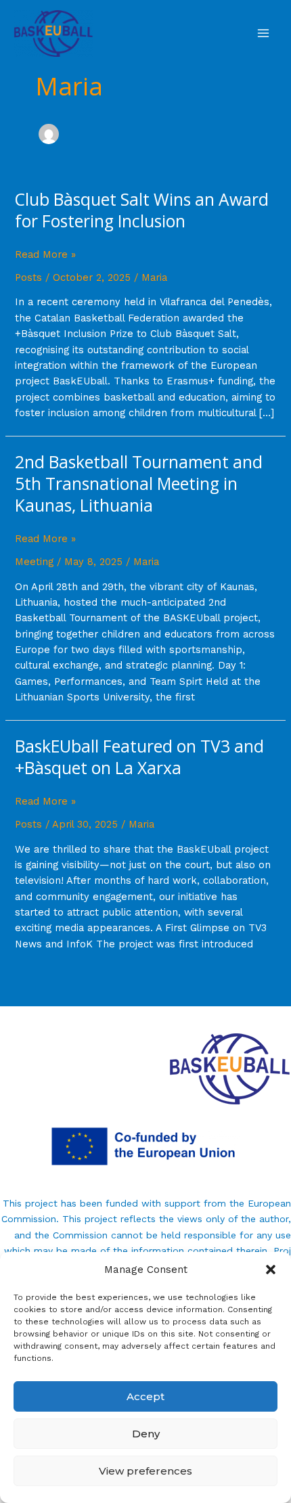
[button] (270, 1269)
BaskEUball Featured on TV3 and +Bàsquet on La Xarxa (139, 757)
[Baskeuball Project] (53, 33)
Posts (28, 277)
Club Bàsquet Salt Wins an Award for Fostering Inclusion (142, 210)
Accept (145, 1396)
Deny (146, 1433)
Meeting (34, 562)
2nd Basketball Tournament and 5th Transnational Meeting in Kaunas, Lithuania (139, 483)
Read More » (45, 255)
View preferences (145, 1470)
